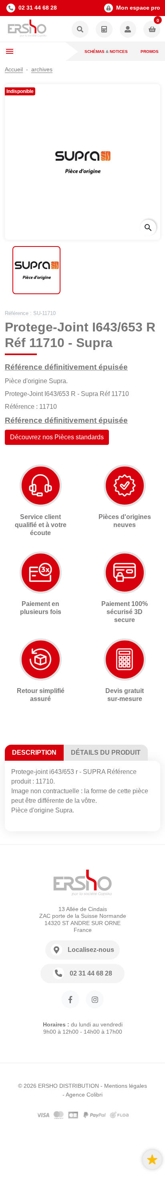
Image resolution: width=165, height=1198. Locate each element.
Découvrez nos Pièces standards (57, 437)
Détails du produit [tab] (106, 752)
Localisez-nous (91, 949)
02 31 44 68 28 (37, 7)
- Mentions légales (124, 1086)
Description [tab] (34, 752)
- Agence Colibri (82, 1094)
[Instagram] (95, 999)
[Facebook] (70, 999)
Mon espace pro (138, 7)
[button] (80, 30)
